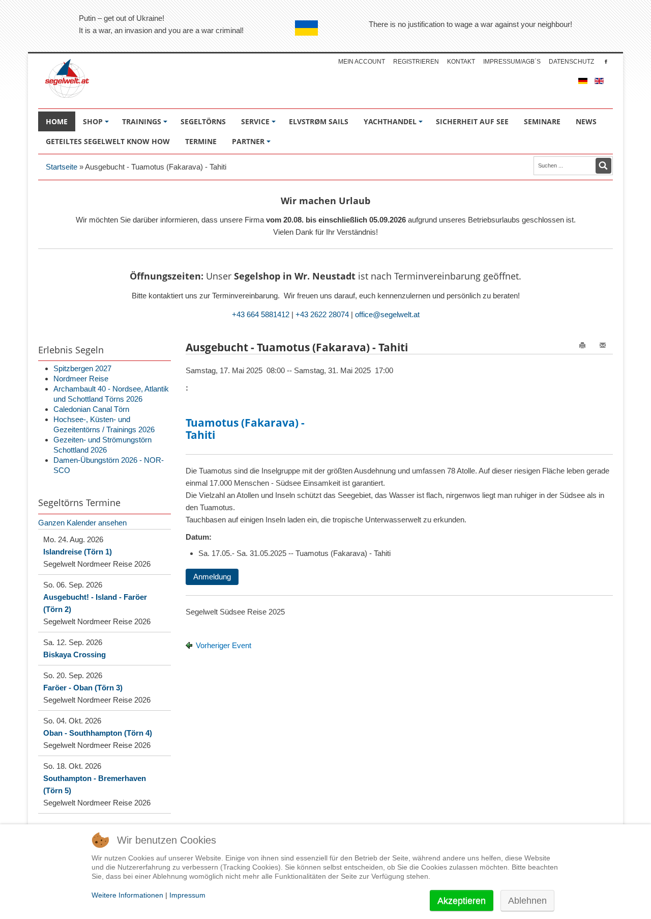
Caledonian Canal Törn (91, 409)
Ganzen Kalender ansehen (82, 522)
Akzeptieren (461, 901)
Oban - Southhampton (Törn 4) (97, 733)
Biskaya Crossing (74, 654)
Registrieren (416, 61)
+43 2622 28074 (322, 314)
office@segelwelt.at (387, 314)
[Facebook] (606, 61)
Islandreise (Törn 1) (77, 551)
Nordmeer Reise (80, 378)
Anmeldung (212, 576)
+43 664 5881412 (260, 314)
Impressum (187, 895)
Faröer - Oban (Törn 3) (83, 687)
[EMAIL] (603, 351)
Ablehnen (527, 901)
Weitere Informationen (127, 895)
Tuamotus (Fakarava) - (245, 422)
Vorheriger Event (223, 645)
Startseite (61, 166)
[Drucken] (582, 351)
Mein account (361, 61)
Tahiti (200, 435)
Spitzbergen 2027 (82, 368)
